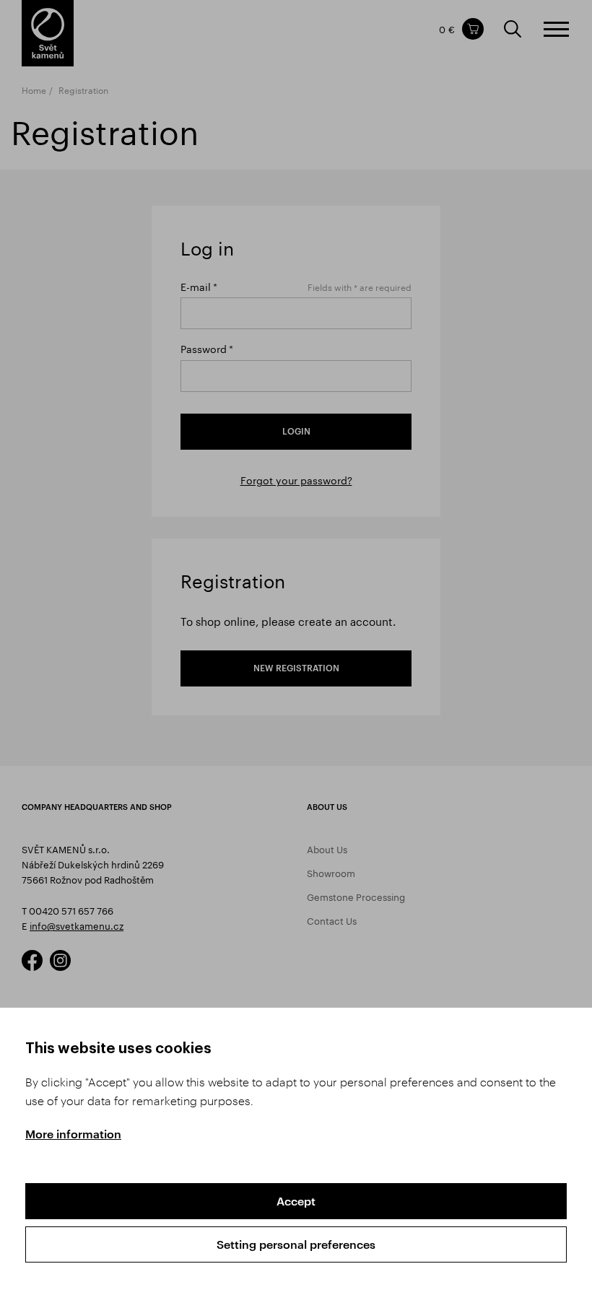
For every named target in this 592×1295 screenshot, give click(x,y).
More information (73, 1134)
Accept (296, 1201)
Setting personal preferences (296, 1244)
